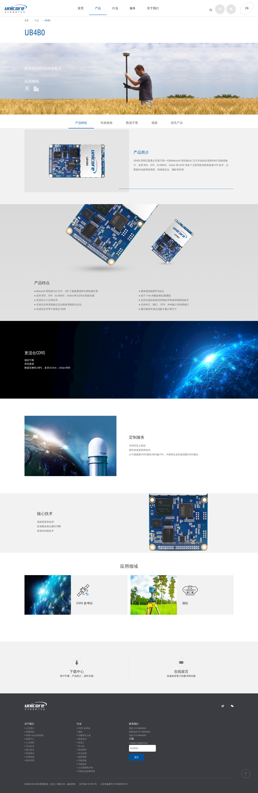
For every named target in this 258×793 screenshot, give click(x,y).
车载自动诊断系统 (86, 771)
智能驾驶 (82, 757)
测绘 (80, 731)
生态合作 (30, 746)
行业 (115, 8)
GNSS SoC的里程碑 (34, 735)
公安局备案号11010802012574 (114, 784)
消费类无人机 (84, 735)
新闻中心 (30, 739)
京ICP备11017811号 (88, 784)
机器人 (81, 742)
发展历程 (30, 731)
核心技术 (30, 749)
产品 (98, 8)
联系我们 (30, 753)
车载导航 (82, 760)
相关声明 (30, 760)
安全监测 (82, 753)
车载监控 (82, 764)
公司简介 (30, 728)
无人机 (81, 746)
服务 (133, 8)
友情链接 (30, 757)
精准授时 (82, 749)
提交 (136, 757)
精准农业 (82, 739)
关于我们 (153, 8)
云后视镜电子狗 (85, 767)
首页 (81, 8)
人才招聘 (30, 742)
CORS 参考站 (84, 728)
